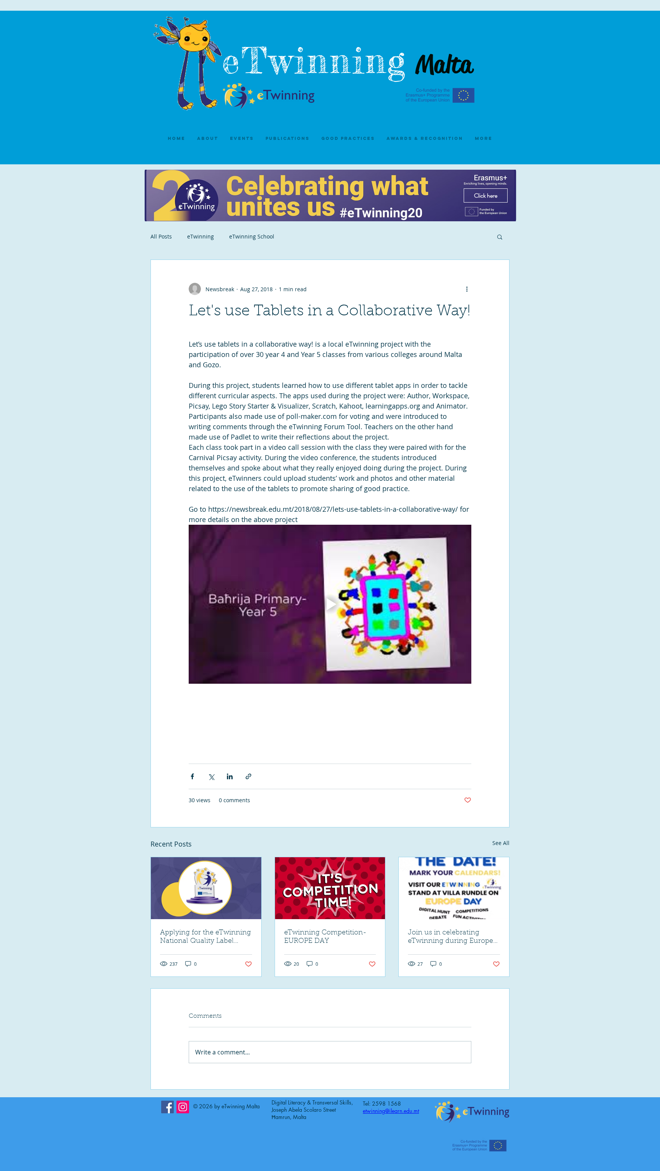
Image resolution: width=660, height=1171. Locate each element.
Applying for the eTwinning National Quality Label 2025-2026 (205, 937)
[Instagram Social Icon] (182, 1107)
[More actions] (466, 289)
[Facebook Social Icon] (167, 1107)
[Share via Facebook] (192, 776)
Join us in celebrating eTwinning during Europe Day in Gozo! (450, 937)
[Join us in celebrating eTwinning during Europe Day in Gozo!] (454, 888)
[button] (499, 237)
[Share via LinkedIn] (229, 776)
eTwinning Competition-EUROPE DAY (325, 937)
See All (501, 843)
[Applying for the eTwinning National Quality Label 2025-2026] (206, 888)
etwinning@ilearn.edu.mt (391, 1110)
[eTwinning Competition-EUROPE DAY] (330, 888)
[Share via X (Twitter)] (211, 776)
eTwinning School (251, 236)
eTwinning (321, 60)
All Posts (161, 236)
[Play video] (330, 604)
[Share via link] (248, 776)
